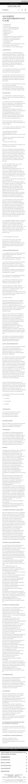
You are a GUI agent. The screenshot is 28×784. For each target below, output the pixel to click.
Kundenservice (5, 757)
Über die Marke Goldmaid (9, 774)
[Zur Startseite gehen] (14, 7)
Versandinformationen (19, 774)
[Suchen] (18, 10)
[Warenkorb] (25, 10)
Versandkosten (20, 779)
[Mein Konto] (22, 10)
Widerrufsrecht (10, 775)
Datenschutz (17, 775)
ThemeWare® (24, 781)
